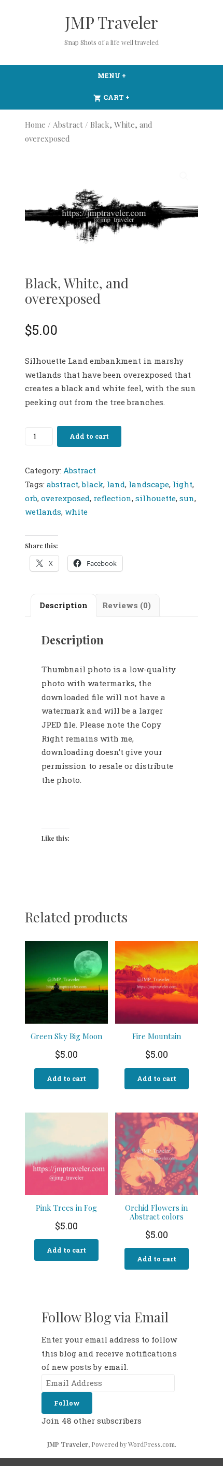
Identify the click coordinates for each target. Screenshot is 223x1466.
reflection (112, 498)
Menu (132, 75)
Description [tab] (63, 605)
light (182, 484)
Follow (67, 1403)
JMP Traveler (111, 22)
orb (31, 498)
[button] (184, 176)
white (76, 511)
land (116, 484)
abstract (62, 484)
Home (35, 124)
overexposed (65, 498)
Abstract (68, 124)
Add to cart (89, 436)
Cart (137, 97)
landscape (149, 484)
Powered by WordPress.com (133, 1444)
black (92, 484)
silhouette (155, 498)
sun (186, 498)
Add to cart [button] (66, 1078)
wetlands (43, 511)
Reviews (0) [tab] (126, 605)
